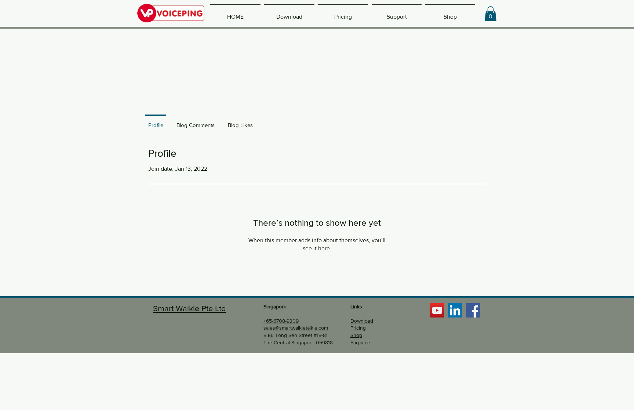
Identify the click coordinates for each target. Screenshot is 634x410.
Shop (356, 335)
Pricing (358, 328)
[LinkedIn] (455, 310)
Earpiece (360, 342)
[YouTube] (437, 310)
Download (361, 321)
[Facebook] (473, 310)
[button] (490, 13)
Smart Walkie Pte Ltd (189, 308)
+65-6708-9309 (281, 321)
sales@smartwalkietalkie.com (295, 328)
